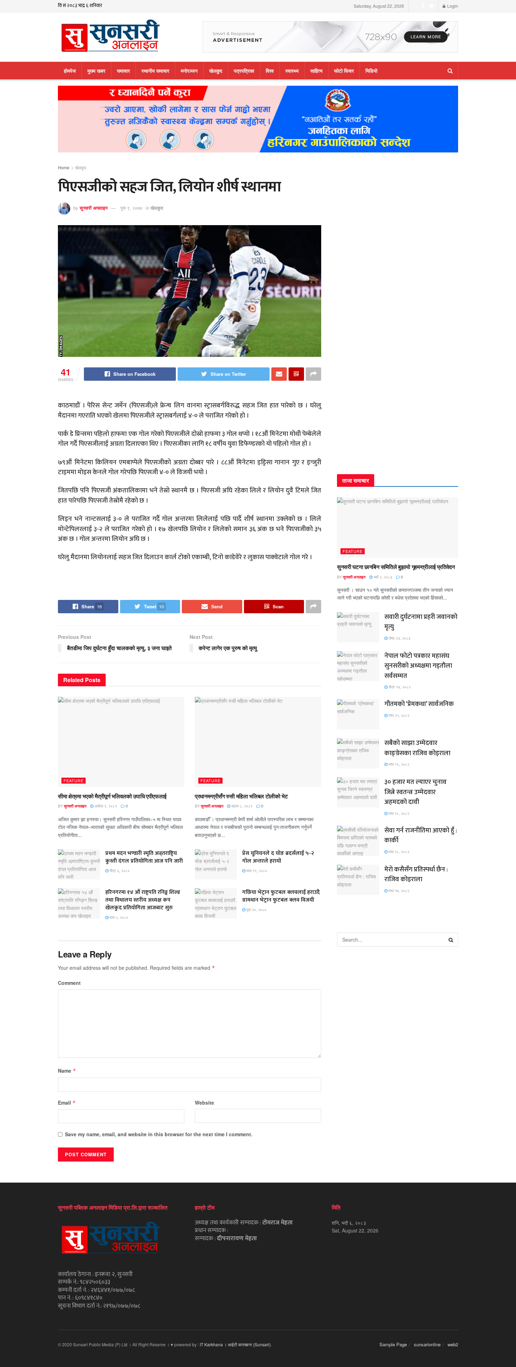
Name (67, 1070)
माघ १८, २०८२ (398, 813)
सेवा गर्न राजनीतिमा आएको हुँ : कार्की (420, 835)
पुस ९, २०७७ (131, 207)
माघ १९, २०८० (256, 870)
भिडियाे (371, 70)
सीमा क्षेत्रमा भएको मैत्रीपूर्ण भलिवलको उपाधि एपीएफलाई (112, 796)
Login (452, 6)
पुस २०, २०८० (255, 909)
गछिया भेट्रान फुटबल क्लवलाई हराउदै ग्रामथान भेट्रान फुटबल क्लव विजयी (281, 896)
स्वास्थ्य (292, 70)
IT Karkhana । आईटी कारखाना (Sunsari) (235, 1344)
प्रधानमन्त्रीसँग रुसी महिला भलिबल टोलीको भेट (241, 796)
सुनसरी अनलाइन (93, 207)
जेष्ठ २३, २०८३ (399, 638)
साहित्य (316, 70)
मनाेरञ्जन (189, 70)
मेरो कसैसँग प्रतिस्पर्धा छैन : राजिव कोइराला (416, 874)
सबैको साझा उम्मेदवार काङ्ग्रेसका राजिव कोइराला (417, 748)
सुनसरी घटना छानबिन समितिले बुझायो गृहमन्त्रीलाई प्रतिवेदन (396, 567)
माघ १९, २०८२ (398, 764)
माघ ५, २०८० (118, 917)
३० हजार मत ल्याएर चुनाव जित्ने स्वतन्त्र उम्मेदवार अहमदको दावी (415, 792)
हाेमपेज (70, 70)
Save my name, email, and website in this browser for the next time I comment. (158, 1134)
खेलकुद (215, 70)
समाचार (123, 70)
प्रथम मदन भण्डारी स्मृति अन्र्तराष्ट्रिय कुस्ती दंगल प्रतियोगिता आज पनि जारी (144, 857)
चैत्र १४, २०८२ (399, 686)
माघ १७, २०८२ (398, 890)
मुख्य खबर (96, 70)
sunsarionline (427, 1344)
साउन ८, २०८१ (241, 806)
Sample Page (393, 1344)
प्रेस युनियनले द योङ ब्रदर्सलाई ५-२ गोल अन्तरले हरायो (278, 857)
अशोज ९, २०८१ (105, 806)
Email (67, 1102)
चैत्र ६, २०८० (119, 870)
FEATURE (74, 780)
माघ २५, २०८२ (398, 715)
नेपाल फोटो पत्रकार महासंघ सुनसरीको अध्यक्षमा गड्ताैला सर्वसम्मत (418, 665)
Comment (69, 982)
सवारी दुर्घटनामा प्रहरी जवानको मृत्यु (420, 622)
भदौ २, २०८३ (382, 577)
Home (64, 167)
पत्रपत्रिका (244, 70)
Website (204, 1102)
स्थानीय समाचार (155, 70)
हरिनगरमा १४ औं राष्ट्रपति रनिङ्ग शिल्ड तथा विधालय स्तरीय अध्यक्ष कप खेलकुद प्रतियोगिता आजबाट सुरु (142, 900)
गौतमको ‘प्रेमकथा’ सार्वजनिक (419, 704)
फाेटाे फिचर (344, 70)
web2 (453, 1344)
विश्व (270, 70)
